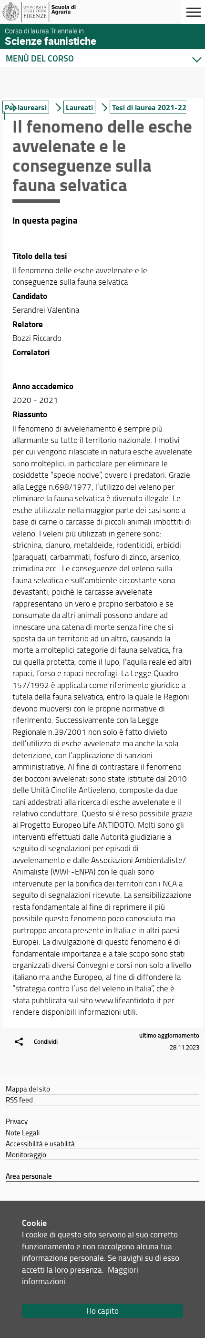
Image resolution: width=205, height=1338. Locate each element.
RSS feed (19, 1099)
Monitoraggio (26, 1154)
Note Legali (23, 1132)
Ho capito (102, 1310)
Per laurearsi (26, 107)
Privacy (17, 1121)
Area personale (29, 1176)
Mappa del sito (28, 1088)
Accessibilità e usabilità (40, 1143)
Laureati (79, 107)
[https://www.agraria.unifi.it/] (53, 12)
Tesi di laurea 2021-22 (149, 107)
